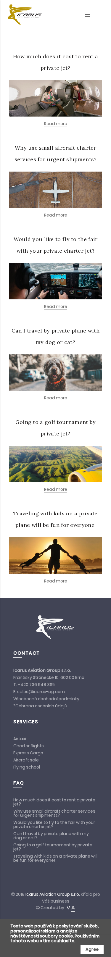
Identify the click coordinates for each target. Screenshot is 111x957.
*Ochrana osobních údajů (40, 706)
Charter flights (28, 746)
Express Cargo (28, 753)
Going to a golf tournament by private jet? (52, 847)
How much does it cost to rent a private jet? (54, 802)
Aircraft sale (26, 760)
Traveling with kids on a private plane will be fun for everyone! (55, 858)
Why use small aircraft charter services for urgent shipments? (54, 813)
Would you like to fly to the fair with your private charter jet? (54, 824)
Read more (55, 124)
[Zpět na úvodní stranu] (22, 14)
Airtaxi (19, 739)
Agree (92, 949)
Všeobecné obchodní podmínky (46, 699)
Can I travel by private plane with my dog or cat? (51, 836)
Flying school (26, 767)
